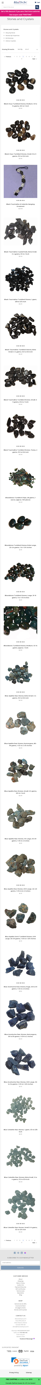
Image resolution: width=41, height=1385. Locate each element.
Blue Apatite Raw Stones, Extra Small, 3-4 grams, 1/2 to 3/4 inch (20, 697)
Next (34, 59)
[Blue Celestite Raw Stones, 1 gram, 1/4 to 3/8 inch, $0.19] (20, 1109)
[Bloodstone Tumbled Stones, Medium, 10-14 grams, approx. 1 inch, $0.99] (20, 622)
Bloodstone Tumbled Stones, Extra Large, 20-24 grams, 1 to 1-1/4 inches (20, 546)
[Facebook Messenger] (25, 1253)
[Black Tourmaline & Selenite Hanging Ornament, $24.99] (20, 181)
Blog (20, 1295)
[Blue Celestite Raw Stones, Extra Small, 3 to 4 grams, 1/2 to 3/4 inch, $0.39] (20, 1157)
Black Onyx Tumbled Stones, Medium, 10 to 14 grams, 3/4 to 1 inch (20, 105)
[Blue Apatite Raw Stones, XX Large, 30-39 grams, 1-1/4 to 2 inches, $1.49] (20, 818)
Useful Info (20, 1285)
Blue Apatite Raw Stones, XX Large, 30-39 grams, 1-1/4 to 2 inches (20, 840)
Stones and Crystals (20, 1310)
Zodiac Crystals (11, 41)
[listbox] (31, 49)
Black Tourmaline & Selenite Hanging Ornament (20, 205)
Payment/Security (20, 1287)
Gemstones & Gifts (21, 1304)
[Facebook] (15, 1253)
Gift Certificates (20, 1289)
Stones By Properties (12, 35)
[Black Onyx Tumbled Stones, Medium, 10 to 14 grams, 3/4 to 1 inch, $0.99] (20, 81)
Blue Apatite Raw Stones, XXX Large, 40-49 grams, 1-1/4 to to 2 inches (20, 890)
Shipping (20, 1281)
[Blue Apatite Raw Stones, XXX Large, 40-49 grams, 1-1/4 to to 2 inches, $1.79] (20, 866)
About (20, 1279)
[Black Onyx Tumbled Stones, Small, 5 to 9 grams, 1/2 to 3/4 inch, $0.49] (20, 131)
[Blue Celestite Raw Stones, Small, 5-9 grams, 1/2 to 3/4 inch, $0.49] (20, 1204)
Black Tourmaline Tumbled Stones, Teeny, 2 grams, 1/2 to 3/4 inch (20, 451)
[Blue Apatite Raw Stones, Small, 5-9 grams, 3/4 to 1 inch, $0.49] (20, 770)
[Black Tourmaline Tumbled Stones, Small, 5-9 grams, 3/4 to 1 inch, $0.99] (20, 377)
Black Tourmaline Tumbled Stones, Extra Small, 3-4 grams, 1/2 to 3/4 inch (20, 351)
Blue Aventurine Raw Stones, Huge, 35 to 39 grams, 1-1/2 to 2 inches (20, 988)
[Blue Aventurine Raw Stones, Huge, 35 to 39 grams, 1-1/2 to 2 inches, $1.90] (20, 964)
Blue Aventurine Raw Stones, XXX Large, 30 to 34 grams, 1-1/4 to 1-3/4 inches (20, 1083)
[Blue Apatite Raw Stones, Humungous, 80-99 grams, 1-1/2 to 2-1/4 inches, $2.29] (20, 723)
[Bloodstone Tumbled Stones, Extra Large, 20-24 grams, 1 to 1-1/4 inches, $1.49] (20, 525)
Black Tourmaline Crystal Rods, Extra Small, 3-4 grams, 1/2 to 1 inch (20, 253)
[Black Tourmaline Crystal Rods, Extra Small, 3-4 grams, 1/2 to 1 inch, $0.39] (20, 231)
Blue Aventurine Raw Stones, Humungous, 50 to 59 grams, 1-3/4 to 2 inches (20, 1035)
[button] (20, 1362)
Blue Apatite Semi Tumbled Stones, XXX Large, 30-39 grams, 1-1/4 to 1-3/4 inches (20, 938)
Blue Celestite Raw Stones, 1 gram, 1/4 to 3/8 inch (20, 1131)
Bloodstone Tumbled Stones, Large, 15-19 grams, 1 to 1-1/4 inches (20, 596)
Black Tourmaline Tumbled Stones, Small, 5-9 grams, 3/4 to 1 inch (20, 401)
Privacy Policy (14, 1372)
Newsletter (20, 1293)
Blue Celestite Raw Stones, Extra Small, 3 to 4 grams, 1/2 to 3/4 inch (20, 1178)
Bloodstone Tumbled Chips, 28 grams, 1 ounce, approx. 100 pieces (20, 499)
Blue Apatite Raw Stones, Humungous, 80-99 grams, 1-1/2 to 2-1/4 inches (20, 744)
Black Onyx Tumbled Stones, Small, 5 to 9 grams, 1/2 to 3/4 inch (20, 155)
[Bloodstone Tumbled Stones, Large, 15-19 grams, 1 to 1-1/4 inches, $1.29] (20, 572)
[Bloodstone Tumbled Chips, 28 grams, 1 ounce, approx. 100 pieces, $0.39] (20, 477)
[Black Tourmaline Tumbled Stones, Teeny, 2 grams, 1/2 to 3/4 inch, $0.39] (20, 427)
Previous (8, 57)
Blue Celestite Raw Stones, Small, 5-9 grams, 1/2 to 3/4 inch (20, 1229)
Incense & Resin (20, 1306)
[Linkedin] (22, 1253)
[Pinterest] (18, 1253)
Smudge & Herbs (20, 1308)
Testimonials (21, 1291)
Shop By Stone (10, 33)
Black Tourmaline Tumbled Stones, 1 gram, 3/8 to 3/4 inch (20, 300)
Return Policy (20, 1283)
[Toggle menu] (2, 2)
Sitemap (29, 1372)
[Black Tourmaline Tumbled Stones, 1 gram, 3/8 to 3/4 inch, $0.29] (20, 279)
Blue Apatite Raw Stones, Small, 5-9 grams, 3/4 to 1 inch (20, 792)
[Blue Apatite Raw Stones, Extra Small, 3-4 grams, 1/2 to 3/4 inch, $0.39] (20, 673)
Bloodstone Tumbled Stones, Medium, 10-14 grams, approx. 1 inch (20, 647)
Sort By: (20, 49)
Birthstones (9, 38)
